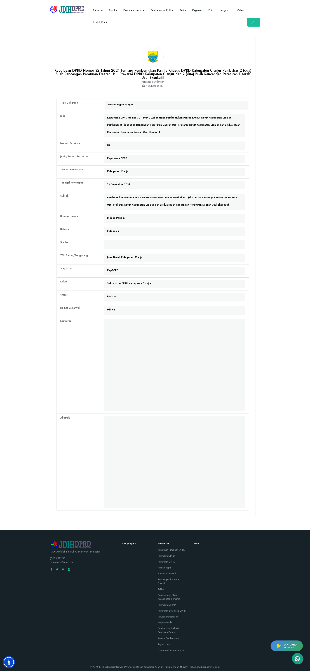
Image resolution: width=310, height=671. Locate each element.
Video (240, 10)
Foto (210, 10)
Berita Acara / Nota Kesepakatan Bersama (169, 597)
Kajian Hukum (165, 644)
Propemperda (165, 622)
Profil (112, 10)
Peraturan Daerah (167, 605)
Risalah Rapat (164, 567)
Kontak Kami (100, 22)
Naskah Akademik (167, 573)
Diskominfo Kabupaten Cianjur (204, 667)
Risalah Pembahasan (168, 638)
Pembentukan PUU (161, 10)
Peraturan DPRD (166, 556)
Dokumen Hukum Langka (171, 650)
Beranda (98, 10)
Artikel (161, 589)
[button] (9, 662)
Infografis (225, 10)
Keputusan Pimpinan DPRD (171, 550)
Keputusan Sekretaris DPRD (172, 610)
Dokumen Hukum (132, 10)
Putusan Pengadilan (168, 616)
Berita (183, 10)
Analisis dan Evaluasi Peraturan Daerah (168, 630)
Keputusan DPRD (166, 561)
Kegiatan (197, 10)
